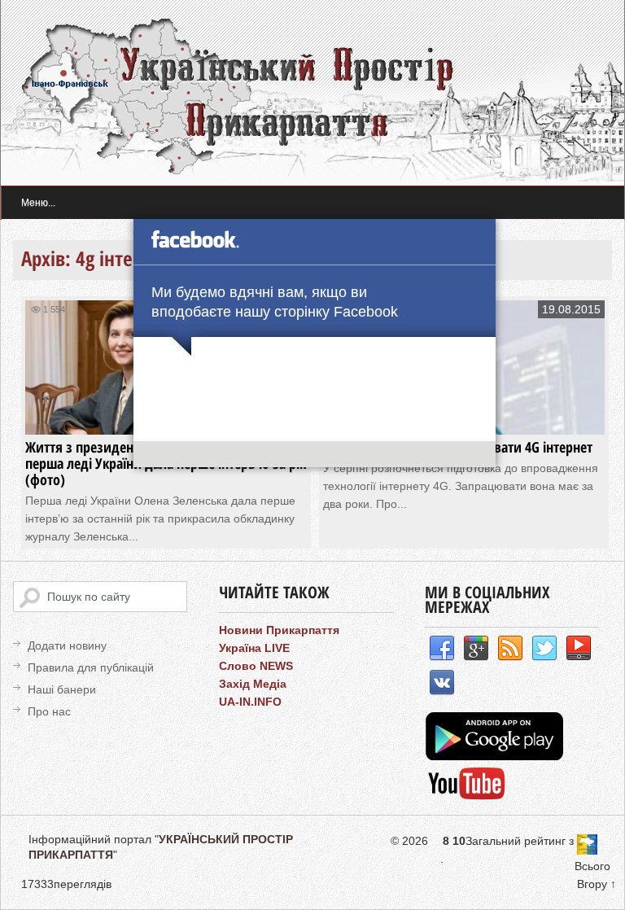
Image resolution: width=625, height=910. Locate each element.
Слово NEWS (256, 665)
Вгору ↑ (596, 883)
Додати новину (67, 645)
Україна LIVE (254, 647)
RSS (510, 649)
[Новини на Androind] (496, 756)
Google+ (476, 649)
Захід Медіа (252, 683)
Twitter (544, 649)
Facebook (442, 649)
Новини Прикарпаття (279, 630)
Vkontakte (442, 683)
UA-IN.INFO (250, 701)
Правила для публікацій (91, 667)
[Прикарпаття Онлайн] (467, 797)
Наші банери (62, 689)
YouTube (579, 649)
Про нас (49, 711)
